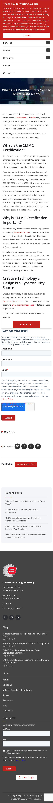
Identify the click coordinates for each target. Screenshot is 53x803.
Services (6, 695)
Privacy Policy (14, 795)
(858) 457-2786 (14, 587)
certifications (20, 117)
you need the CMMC (23, 232)
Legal (42, 795)
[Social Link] (5, 617)
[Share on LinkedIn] (31, 446)
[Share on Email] (38, 446)
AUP (26, 795)
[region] (26, 20)
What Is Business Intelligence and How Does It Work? (25, 635)
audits (33, 117)
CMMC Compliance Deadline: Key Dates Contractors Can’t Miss (21, 651)
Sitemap (34, 795)
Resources (8, 700)
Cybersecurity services (13, 301)
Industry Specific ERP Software (17, 690)
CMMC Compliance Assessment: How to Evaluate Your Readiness (26, 661)
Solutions (7, 685)
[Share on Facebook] (24, 446)
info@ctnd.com (16, 590)
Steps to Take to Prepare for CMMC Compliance (26, 643)
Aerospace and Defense (26, 464)
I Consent (27, 35)
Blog (5, 705)
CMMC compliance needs (23, 305)
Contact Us (8, 710)
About (5, 679)
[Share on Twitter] (17, 446)
